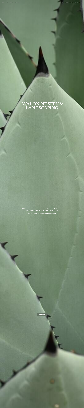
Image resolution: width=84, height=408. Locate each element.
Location (11, 2)
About (7, 2)
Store (3, 2)
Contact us (17, 2)
